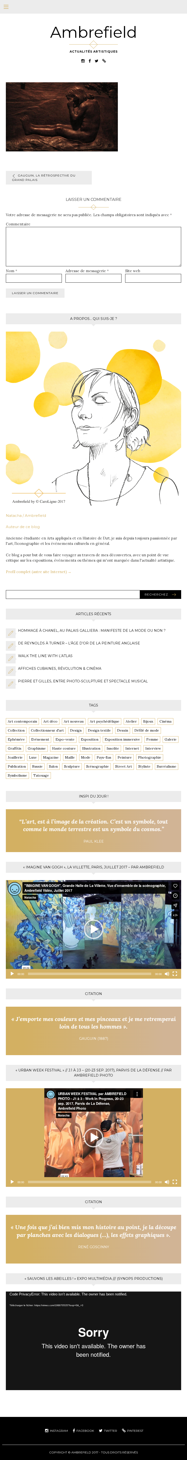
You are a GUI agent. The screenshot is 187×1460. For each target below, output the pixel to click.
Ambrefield (93, 32)
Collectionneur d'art (47, 730)
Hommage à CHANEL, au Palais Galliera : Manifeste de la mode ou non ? (92, 630)
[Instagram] (83, 60)
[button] (93, 929)
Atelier (131, 721)
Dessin (122, 730)
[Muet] (167, 973)
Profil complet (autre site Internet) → (38, 571)
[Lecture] (12, 973)
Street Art (123, 766)
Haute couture (64, 748)
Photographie (149, 757)
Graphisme (37, 748)
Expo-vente (65, 739)
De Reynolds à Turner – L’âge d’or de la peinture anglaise (79, 643)
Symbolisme (17, 775)
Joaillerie (15, 757)
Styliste (144, 766)
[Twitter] (96, 60)
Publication (17, 766)
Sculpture (72, 766)
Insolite (113, 748)
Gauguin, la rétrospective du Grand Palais (43, 178)
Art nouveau (74, 721)
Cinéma (165, 721)
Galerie (171, 739)
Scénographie (97, 766)
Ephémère (16, 739)
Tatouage (41, 775)
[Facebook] (89, 60)
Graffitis (14, 748)
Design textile (99, 730)
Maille (70, 757)
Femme (152, 739)
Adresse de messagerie (87, 271)
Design (76, 730)
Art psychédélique (104, 721)
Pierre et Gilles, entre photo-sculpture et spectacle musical (83, 681)
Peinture (125, 757)
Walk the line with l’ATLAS (45, 656)
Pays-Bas (104, 757)
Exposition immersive (122, 739)
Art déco (50, 721)
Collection (16, 730)
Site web (132, 271)
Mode (85, 757)
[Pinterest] (104, 60)
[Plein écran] (174, 973)
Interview (153, 748)
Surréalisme (166, 766)
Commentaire (18, 224)
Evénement (40, 739)
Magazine (51, 757)
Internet (132, 748)
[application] (93, 929)
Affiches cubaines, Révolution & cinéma (59, 668)
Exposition (89, 739)
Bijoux (148, 721)
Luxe (33, 757)
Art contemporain (22, 721)
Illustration (91, 748)
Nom (11, 271)
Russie (37, 766)
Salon (53, 766)
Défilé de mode (146, 730)
